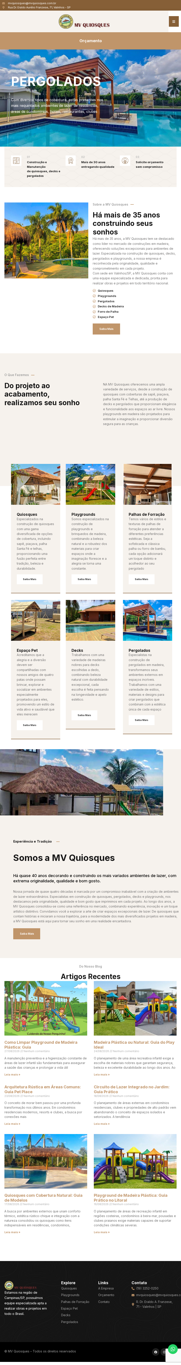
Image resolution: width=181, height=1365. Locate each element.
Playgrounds (83, 514)
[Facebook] (156, 1352)
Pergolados (139, 650)
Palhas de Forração (147, 514)
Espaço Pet (27, 650)
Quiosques (27, 514)
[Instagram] (164, 1352)
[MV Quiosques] (20, 1285)
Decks (77, 650)
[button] (174, 21)
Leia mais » (12, 1074)
